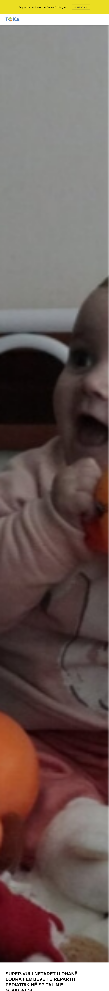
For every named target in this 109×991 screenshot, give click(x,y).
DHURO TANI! (81, 7)
